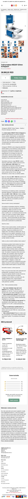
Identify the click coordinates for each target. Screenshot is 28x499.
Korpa (2, 466)
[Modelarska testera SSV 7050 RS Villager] (21, 331)
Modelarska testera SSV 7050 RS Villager (21, 339)
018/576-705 (17, 1)
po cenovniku (13, 84)
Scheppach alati (4, 62)
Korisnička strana (4, 464)
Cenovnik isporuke (5, 479)
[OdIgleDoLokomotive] (14, 5)
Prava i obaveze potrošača (7, 440)
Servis (2, 93)
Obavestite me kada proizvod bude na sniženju (14, 118)
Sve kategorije (3, 9)
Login (2, 461)
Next (25, 26)
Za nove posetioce (5, 469)
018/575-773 (6, 1)
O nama (2, 478)
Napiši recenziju (14, 400)
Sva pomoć (3, 471)
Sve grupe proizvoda (5, 483)
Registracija (3, 463)
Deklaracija (5, 87)
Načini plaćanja (4, 475)
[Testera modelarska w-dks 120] (7, 331)
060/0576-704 (22, 1)
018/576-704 (11, 1)
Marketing (3, 481)
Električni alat (16, 9)
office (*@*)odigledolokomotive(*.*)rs (15, 492)
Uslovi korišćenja (4, 473)
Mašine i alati (10, 9)
